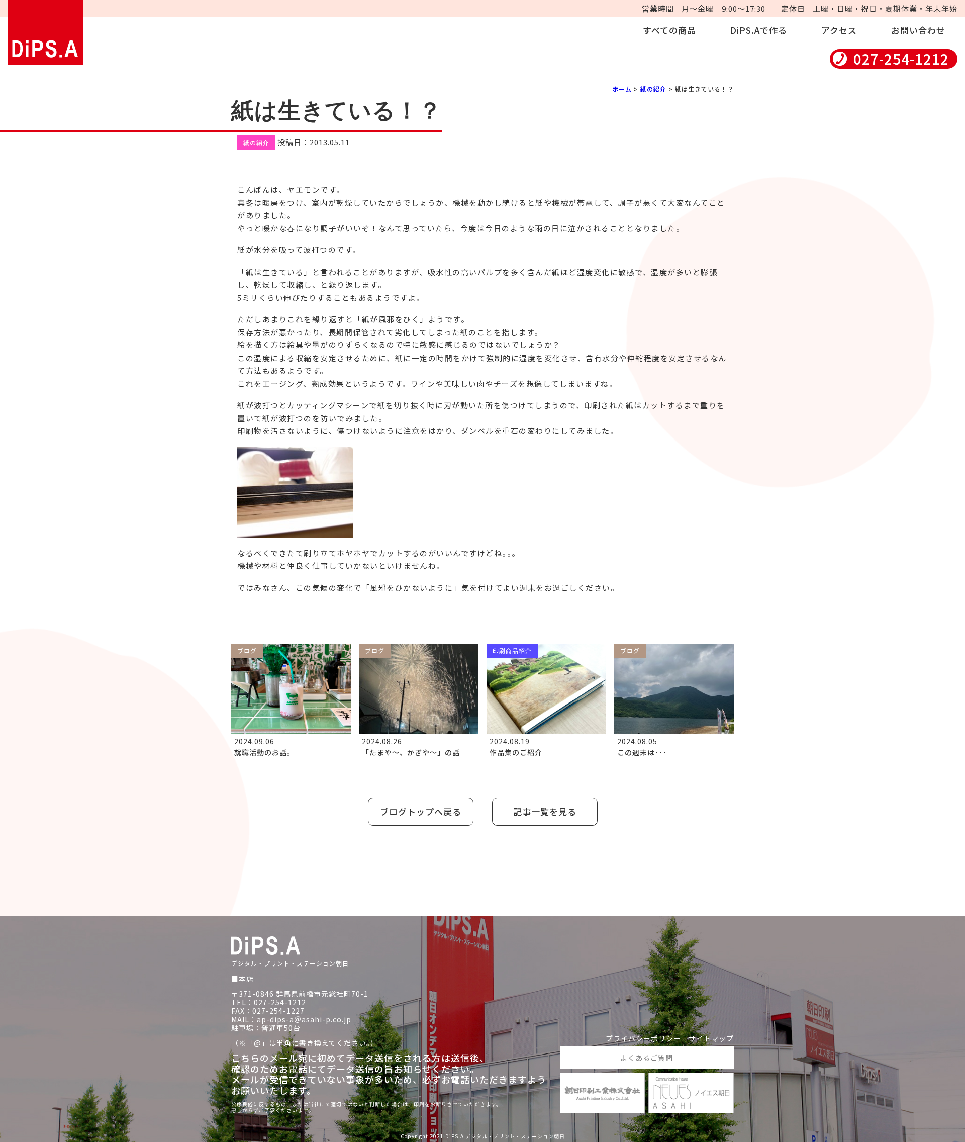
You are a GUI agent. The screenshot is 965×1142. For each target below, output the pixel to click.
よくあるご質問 (646, 1057)
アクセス (839, 30)
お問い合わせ (918, 30)
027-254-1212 (901, 59)
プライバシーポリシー (643, 1038)
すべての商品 (669, 30)
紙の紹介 (653, 88)
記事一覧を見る (544, 811)
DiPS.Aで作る (758, 30)
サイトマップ (711, 1038)
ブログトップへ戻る (420, 811)
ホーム (622, 88)
